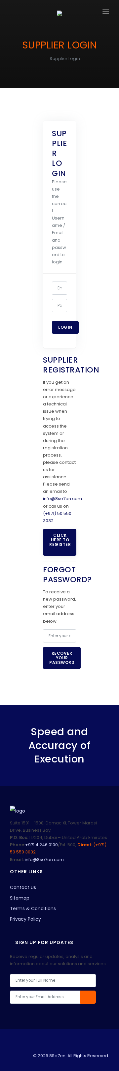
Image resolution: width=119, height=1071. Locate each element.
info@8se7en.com (62, 498)
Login (65, 327)
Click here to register (60, 539)
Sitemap (19, 898)
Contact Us (23, 887)
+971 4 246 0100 (41, 845)
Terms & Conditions (33, 908)
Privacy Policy (25, 919)
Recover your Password (61, 657)
